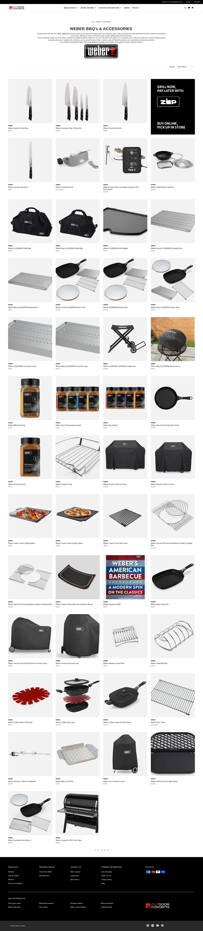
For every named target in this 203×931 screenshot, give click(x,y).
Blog (103, 883)
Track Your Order (45, 872)
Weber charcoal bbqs (78, 907)
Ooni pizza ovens (14, 903)
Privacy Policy (107, 879)
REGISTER (197, 2)
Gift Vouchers (44, 876)
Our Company (107, 872)
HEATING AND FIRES (89, 8)
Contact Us (74, 876)
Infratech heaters (76, 903)
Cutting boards (106, 907)
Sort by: (172, 66)
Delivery (11, 872)
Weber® (65, 33)
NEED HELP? (13, 867)
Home (93, 21)
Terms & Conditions (15, 883)
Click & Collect (13, 876)
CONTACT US (75, 867)
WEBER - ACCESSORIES (103, 21)
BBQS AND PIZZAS (70, 8)
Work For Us (106, 876)
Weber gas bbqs (14, 907)
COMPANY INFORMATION (112, 867)
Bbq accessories (107, 903)
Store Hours (74, 879)
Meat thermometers (46, 903)
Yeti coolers (43, 907)
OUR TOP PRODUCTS (16, 898)
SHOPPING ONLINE (46, 867)
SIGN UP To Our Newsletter (172, 2)
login (188, 2)
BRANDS (127, 8)
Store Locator (75, 872)
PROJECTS (135, 8)
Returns (11, 879)
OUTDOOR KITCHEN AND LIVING (110, 8)
